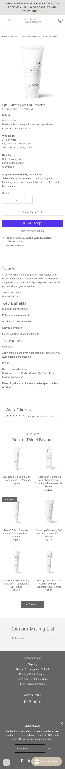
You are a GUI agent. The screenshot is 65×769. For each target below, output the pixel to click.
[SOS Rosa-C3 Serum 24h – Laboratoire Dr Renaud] (16, 458)
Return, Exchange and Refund (32, 669)
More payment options (32, 231)
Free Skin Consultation (32, 684)
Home (4, 36)
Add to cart (32, 211)
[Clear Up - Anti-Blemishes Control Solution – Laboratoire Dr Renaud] (49, 561)
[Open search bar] (11, 21)
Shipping (32, 664)
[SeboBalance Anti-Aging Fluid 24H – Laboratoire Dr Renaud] (16, 561)
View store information (14, 246)
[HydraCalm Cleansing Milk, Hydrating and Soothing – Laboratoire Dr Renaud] (49, 458)
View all (32, 604)
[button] (32, 72)
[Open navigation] (4, 21)
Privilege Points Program (32, 674)
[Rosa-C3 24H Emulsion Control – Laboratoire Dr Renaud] (16, 511)
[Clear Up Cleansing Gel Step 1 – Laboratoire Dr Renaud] (49, 511)
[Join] (53, 638)
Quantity (6, 193)
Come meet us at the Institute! (32, 679)
